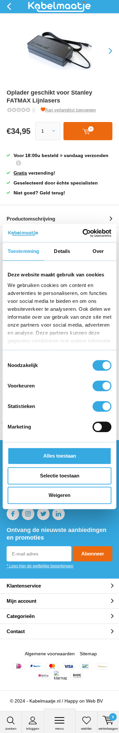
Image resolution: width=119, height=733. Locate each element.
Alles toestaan (59, 456)
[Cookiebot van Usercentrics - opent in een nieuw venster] (84, 233)
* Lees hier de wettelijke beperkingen (40, 566)
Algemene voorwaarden (50, 653)
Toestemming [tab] (23, 251)
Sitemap (88, 653)
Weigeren (59, 495)
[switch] (102, 386)
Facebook (13, 514)
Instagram (28, 514)
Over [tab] (98, 251)
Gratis (20, 173)
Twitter (43, 514)
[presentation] (105, 51)
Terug (9, 6)
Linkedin (58, 514)
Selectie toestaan (59, 475)
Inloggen (32, 728)
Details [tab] (62, 251)
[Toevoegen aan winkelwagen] (87, 131)
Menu (59, 728)
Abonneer (92, 553)
